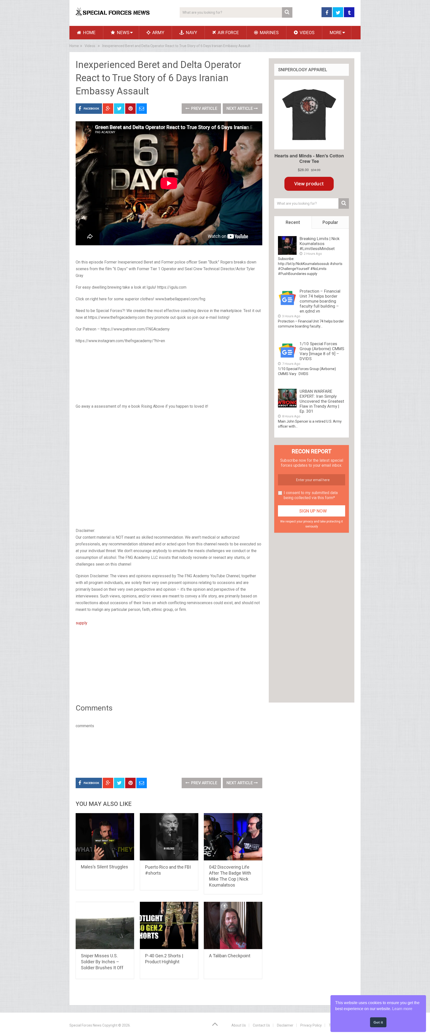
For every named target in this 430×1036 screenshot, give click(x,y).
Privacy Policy (311, 1025)
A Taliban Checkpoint (229, 955)
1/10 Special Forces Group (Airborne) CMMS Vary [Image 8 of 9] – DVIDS (322, 351)
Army (157, 32)
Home (89, 32)
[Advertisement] (169, 374)
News (122, 32)
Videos (307, 32)
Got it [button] (378, 1022)
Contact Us (261, 1025)
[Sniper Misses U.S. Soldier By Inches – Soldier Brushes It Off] (105, 925)
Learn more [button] (402, 1009)
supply (81, 623)
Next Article (240, 108)
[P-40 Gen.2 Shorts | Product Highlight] (169, 925)
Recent (293, 222)
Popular (330, 222)
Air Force (228, 32)
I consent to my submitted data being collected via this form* (311, 495)
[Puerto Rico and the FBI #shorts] (169, 836)
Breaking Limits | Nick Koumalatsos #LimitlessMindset (319, 243)
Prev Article (203, 108)
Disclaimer (285, 1025)
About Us (238, 1025)
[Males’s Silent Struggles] (105, 836)
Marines (269, 32)
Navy (191, 32)
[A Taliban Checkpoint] (233, 925)
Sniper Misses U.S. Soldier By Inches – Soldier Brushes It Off (102, 961)
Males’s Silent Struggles (104, 866)
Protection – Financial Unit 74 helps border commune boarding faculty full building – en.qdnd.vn (320, 301)
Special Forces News (85, 1025)
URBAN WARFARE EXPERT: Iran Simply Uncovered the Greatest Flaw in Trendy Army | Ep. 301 (322, 401)
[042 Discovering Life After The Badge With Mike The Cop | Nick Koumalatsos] (233, 836)
